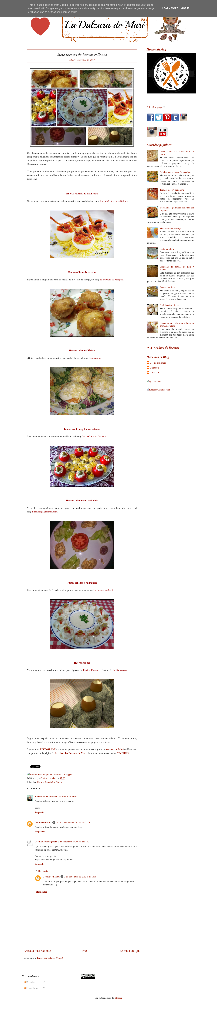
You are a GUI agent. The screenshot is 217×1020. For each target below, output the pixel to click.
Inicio (85, 950)
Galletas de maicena (169, 305)
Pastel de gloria (167, 248)
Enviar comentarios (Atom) (50, 957)
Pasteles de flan (167, 287)
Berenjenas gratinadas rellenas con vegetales (177, 209)
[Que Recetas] (154, 381)
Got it (185, 8)
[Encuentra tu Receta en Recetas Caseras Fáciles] (160, 389)
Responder (40, 812)
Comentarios (32, 987)
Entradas (30, 982)
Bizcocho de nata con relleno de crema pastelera (177, 324)
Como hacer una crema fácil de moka (177, 153)
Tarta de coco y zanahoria (172, 189)
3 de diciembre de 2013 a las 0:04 (80, 876)
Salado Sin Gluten (53, 782)
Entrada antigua (130, 950)
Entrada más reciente (37, 950)
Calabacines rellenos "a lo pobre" (175, 172)
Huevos (40, 782)
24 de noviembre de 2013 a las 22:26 (73, 822)
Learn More (170, 8)
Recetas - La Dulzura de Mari (70, 753)
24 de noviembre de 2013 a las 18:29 (60, 796)
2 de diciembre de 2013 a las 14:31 (74, 841)
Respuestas (43, 870)
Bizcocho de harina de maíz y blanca (177, 268)
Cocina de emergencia (46, 841)
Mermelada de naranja (170, 228)
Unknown (154, 367)
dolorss (38, 796)
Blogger (118, 997)
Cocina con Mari (43, 822)
